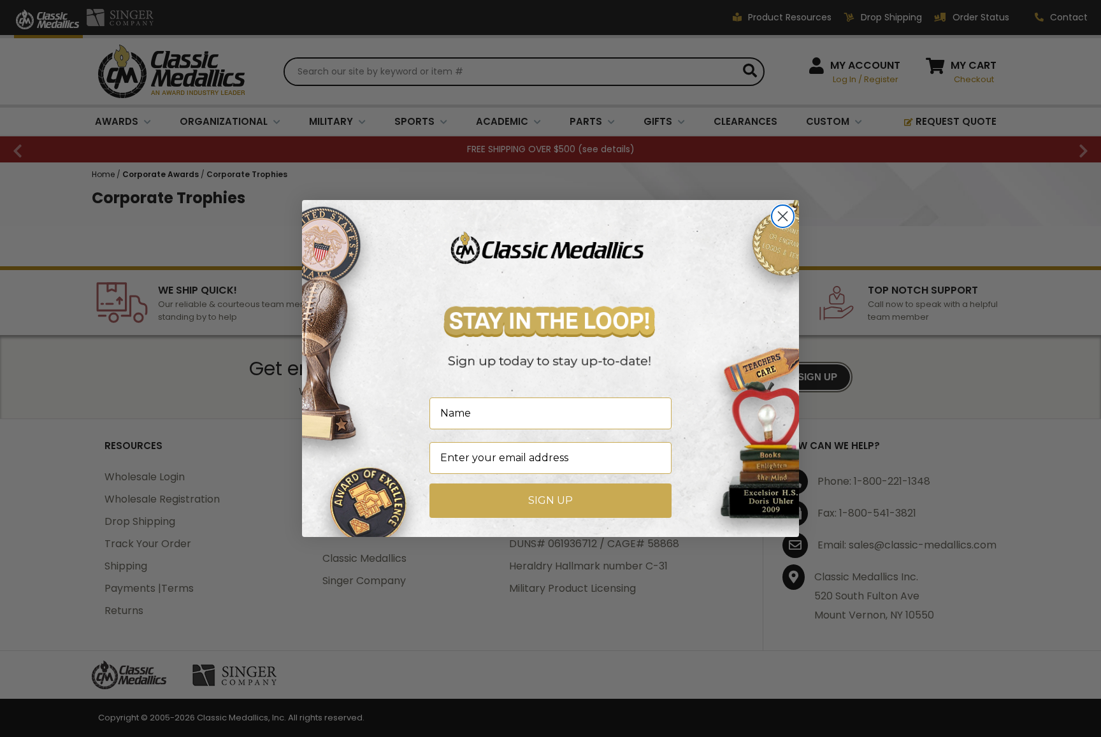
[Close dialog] (783, 216)
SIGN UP (550, 500)
